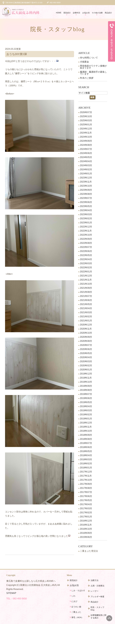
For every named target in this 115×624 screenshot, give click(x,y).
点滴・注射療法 (97, 586)
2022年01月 (86, 271)
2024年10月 (86, 137)
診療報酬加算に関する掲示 (98, 616)
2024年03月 (86, 165)
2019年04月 (86, 406)
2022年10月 (86, 235)
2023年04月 (86, 210)
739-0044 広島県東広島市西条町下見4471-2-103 (23, 3)
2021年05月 (86, 304)
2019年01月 (86, 418)
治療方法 (94, 580)
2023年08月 (86, 194)
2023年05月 (86, 206)
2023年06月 (86, 202)
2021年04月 (86, 308)
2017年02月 (86, 512)
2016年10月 (86, 529)
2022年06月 (86, 251)
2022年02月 (86, 267)
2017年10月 (86, 480)
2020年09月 (86, 337)
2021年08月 (86, 292)
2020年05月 (86, 353)
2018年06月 (86, 447)
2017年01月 (86, 516)
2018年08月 (86, 439)
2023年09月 (86, 190)
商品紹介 (108, 13)
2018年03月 (86, 459)
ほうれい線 (76, 607)
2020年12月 (86, 324)
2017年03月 (86, 508)
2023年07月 (86, 198)
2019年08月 (86, 390)
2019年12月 (86, 373)
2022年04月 (86, 259)
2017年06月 (86, 496)
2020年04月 (86, 357)
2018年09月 (86, 435)
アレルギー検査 (97, 596)
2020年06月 (86, 349)
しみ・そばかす (78, 590)
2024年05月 (86, 157)
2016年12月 (86, 521)
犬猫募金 (84, 62)
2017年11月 (86, 476)
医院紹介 (74, 580)
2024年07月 (86, 149)
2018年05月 (86, 451)
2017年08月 (86, 488)
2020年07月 (86, 345)
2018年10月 (86, 431)
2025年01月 (86, 124)
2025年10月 (86, 116)
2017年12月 (86, 471)
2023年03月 (86, 214)
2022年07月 (86, 247)
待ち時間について (89, 57)
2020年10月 (86, 333)
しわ (73, 596)
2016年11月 (86, 525)
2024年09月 (86, 141)
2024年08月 (86, 145)
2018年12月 (86, 422)
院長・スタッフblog (97, 608)
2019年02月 (86, 414)
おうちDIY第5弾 (16, 54)
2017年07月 (86, 492)
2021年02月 (86, 316)
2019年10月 (86, 382)
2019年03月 (86, 410)
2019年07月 (86, 394)
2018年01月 (86, 467)
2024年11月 (86, 133)
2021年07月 (86, 296)
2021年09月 (86, 288)
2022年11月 (86, 231)
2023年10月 (86, 186)
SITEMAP (11, 593)
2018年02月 (86, 463)
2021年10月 (86, 284)
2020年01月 (86, 369)
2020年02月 (86, 365)
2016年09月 (86, 533)
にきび (74, 601)
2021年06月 (86, 300)
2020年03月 (86, 361)
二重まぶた (76, 612)
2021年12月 (86, 275)
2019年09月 (86, 386)
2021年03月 (86, 312)
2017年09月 (86, 484)
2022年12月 (86, 226)
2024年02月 (86, 169)
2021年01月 (86, 320)
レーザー (94, 591)
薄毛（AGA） (77, 617)
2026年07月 (86, 112)
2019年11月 (86, 378)
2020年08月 (86, 341)
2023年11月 (86, 182)
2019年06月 (86, 398)
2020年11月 (86, 329)
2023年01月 (86, 222)
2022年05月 (86, 255)
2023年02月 (86, 218)
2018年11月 (86, 427)
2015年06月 (86, 537)
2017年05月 (86, 500)
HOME (58, 13)
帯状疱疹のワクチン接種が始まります (93, 67)
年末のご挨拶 (86, 78)
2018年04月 (86, 455)
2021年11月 (86, 280)
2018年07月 (86, 443)
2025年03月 (86, 120)
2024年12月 (86, 128)
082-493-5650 (20, 598)
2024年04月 (86, 161)
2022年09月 (86, 239)
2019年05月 (86, 402)
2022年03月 (86, 263)
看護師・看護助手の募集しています (93, 73)
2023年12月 (86, 177)
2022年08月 (86, 243)
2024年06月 (86, 153)
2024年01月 (86, 173)
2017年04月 (86, 504)
